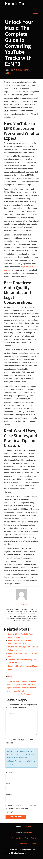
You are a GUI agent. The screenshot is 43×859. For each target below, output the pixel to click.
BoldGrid (27, 826)
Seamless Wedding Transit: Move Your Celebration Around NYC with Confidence (28, 687)
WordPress (29, 832)
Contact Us (16, 838)
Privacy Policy (30, 838)
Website (9, 794)
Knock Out (15, 3)
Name (9, 773)
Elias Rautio (12, 73)
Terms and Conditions (27, 844)
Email (8, 784)
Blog (10, 677)
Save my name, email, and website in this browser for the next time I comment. (21, 808)
